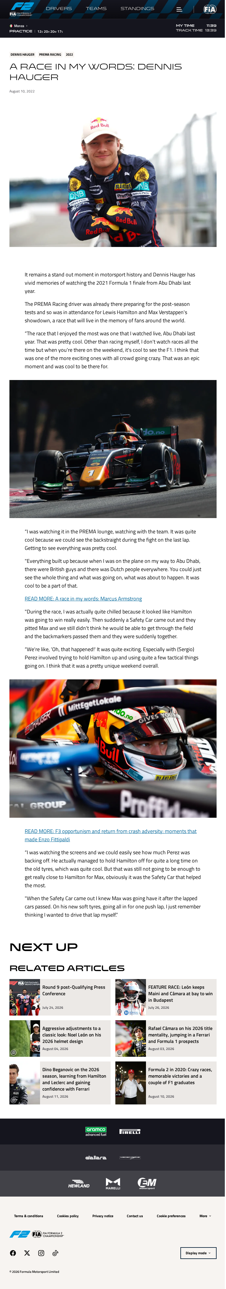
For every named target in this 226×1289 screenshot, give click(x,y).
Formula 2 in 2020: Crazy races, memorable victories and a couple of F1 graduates (178, 1074)
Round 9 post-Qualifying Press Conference (73, 981)
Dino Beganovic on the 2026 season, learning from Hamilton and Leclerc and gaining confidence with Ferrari (73, 1077)
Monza (19, 26)
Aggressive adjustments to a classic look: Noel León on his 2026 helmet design (71, 1026)
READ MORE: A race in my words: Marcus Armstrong (81, 593)
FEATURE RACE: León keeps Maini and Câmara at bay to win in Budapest (174, 984)
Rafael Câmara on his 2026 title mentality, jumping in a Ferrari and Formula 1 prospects (174, 1029)
